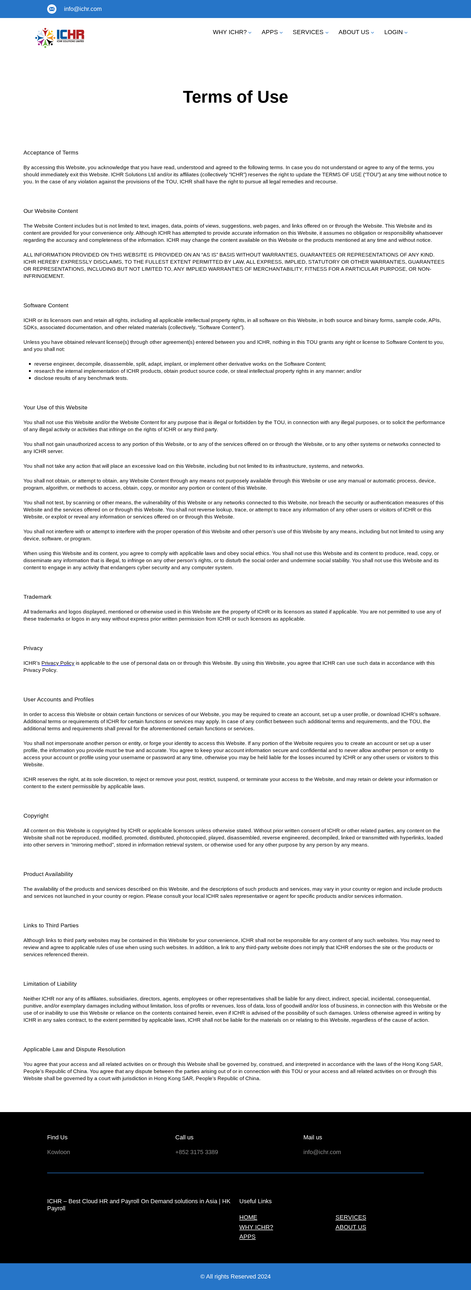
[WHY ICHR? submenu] (250, 32)
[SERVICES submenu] (327, 32)
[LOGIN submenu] (406, 32)
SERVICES (308, 32)
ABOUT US (354, 32)
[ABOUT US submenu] (372, 32)
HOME (248, 1217)
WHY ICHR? (230, 32)
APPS (270, 32)
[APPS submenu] (281, 32)
